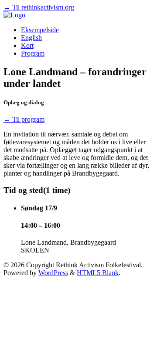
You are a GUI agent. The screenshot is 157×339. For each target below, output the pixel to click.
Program (32, 53)
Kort (27, 45)
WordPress (53, 272)
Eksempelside (40, 29)
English (31, 37)
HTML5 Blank (98, 272)
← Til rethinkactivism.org (38, 7)
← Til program (23, 119)
